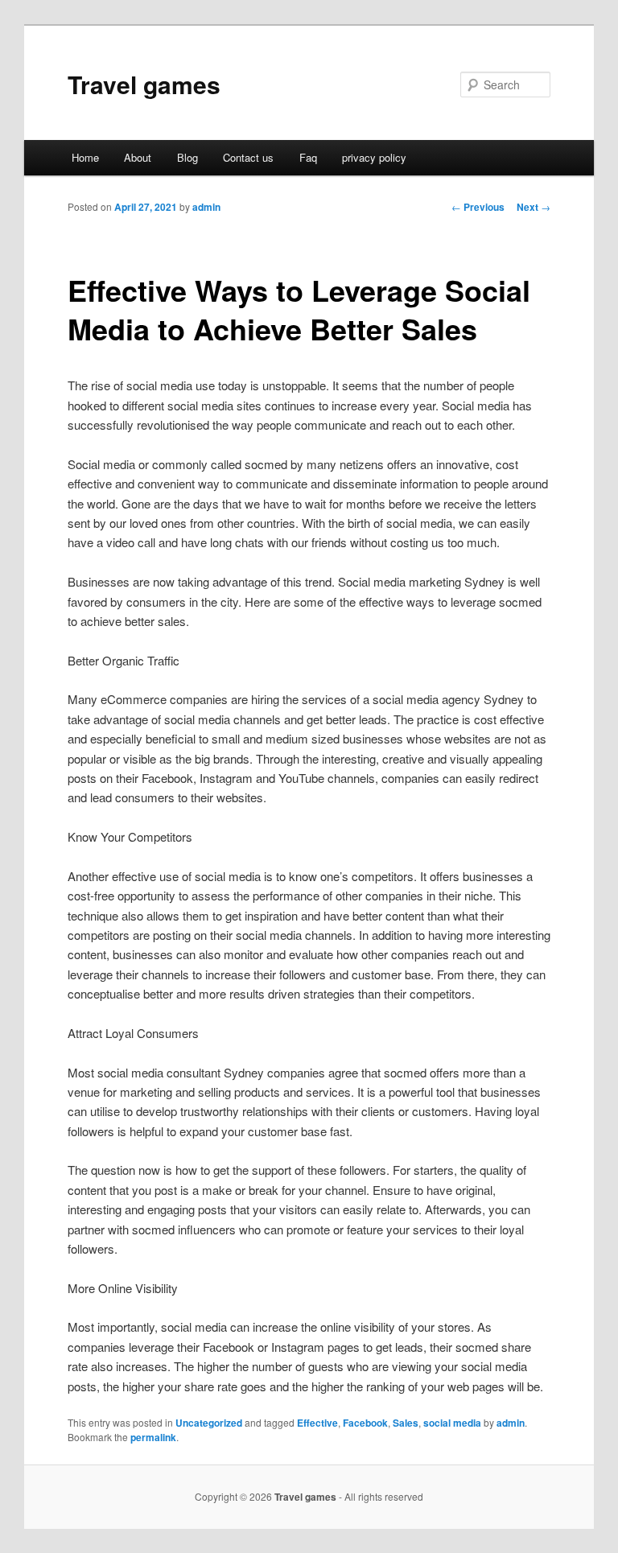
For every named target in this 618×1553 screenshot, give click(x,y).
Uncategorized (208, 1422)
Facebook (365, 1422)
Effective (317, 1422)
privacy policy (374, 157)
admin (206, 207)
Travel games (144, 84)
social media (452, 1422)
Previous (478, 207)
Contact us (248, 157)
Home (85, 157)
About (137, 157)
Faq (308, 157)
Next (533, 207)
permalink (153, 1437)
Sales (405, 1422)
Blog (187, 157)
